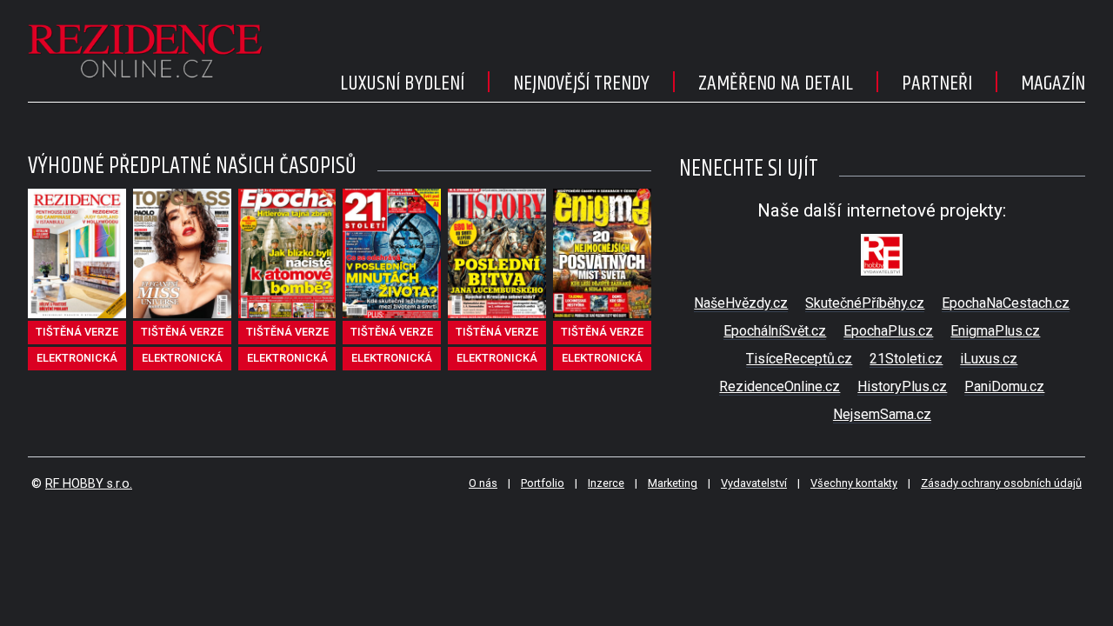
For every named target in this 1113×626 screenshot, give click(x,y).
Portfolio (542, 482)
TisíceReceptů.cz (799, 358)
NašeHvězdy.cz (741, 303)
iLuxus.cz (988, 358)
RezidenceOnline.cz (779, 386)
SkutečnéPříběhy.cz (864, 303)
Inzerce (606, 482)
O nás (483, 482)
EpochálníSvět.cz (774, 331)
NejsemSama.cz (882, 414)
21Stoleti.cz (906, 358)
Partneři (937, 83)
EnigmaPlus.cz (995, 331)
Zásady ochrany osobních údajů (1001, 482)
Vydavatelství (754, 482)
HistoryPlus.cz (902, 386)
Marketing (672, 482)
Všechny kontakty (853, 482)
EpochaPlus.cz (888, 331)
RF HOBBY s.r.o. (88, 483)
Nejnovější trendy (581, 83)
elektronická (77, 357)
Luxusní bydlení (402, 83)
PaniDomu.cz (1004, 386)
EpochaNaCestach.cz (1006, 303)
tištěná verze (77, 331)
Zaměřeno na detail (775, 83)
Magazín (1053, 83)
